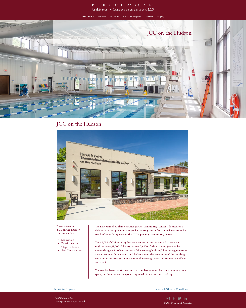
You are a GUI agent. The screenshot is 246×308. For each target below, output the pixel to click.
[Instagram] (168, 298)
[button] (122, 175)
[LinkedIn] (185, 298)
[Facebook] (174, 298)
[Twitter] (179, 298)
